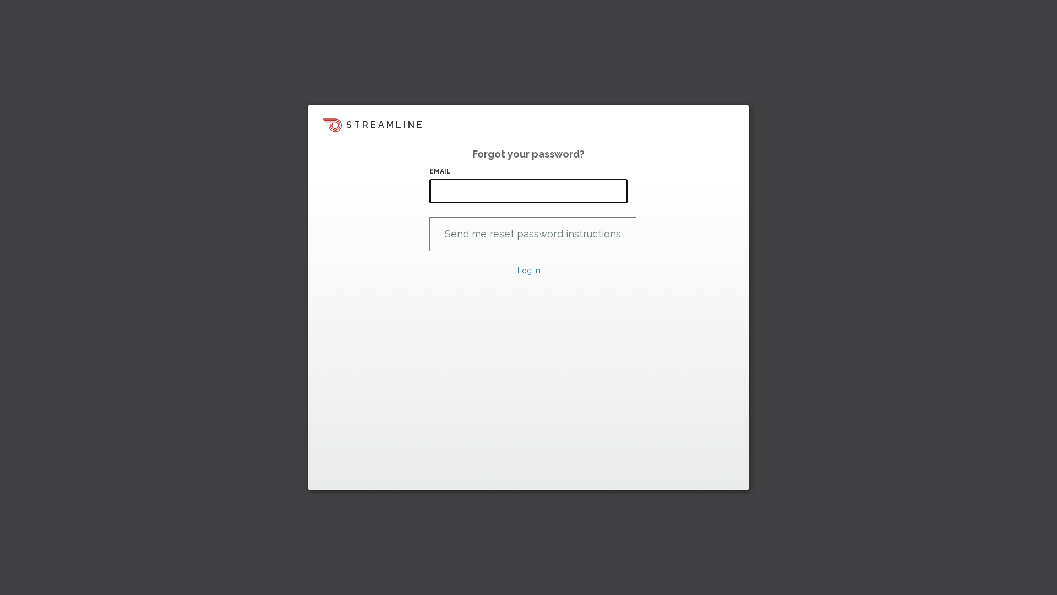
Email (440, 171)
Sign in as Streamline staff (367, 477)
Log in (528, 270)
